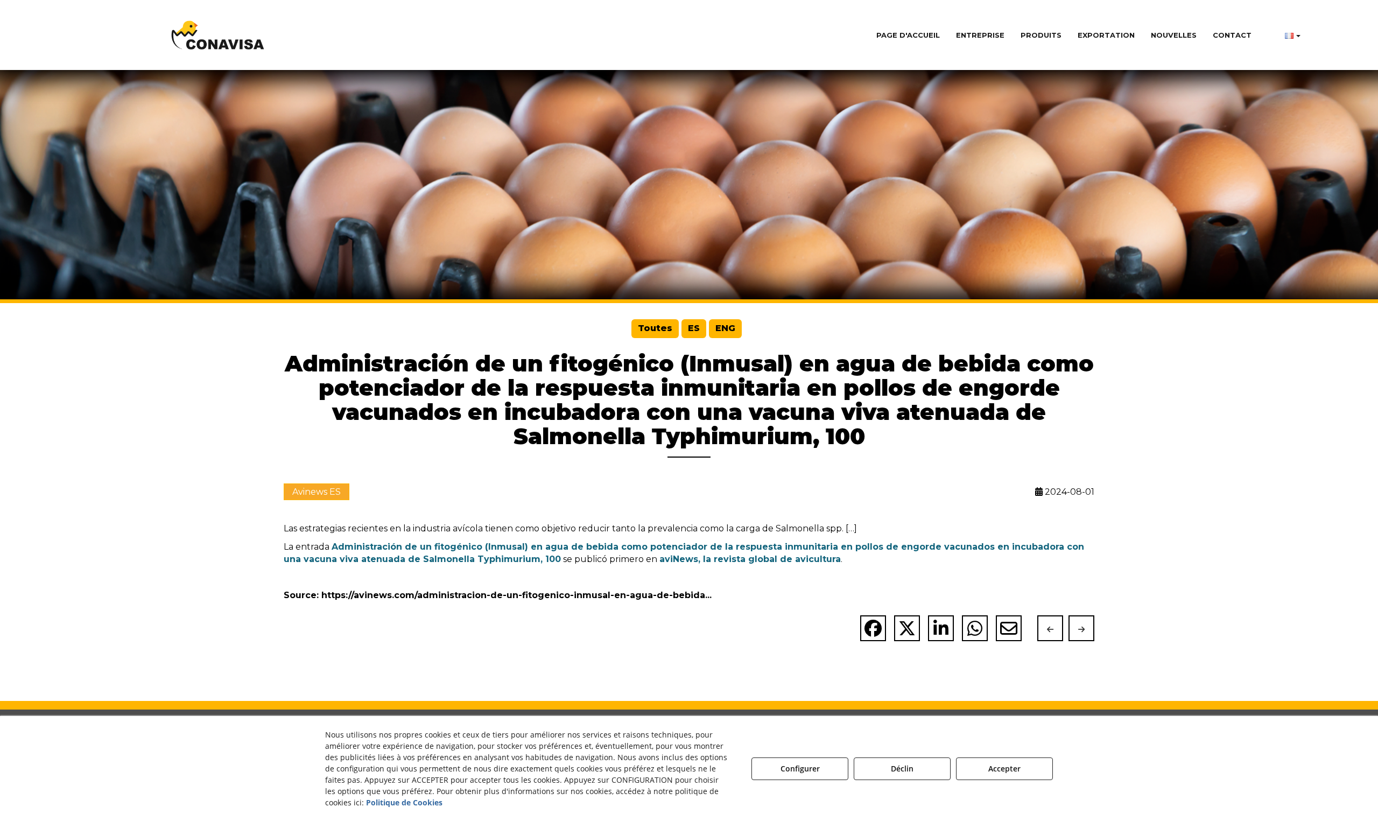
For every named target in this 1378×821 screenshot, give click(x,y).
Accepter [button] (1004, 768)
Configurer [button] (800, 768)
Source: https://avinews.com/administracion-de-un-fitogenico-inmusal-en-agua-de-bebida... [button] (498, 595)
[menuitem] (908, 35)
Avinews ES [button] (316, 492)
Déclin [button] (902, 768)
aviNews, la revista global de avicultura (750, 559)
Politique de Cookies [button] (404, 802)
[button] (218, 35)
